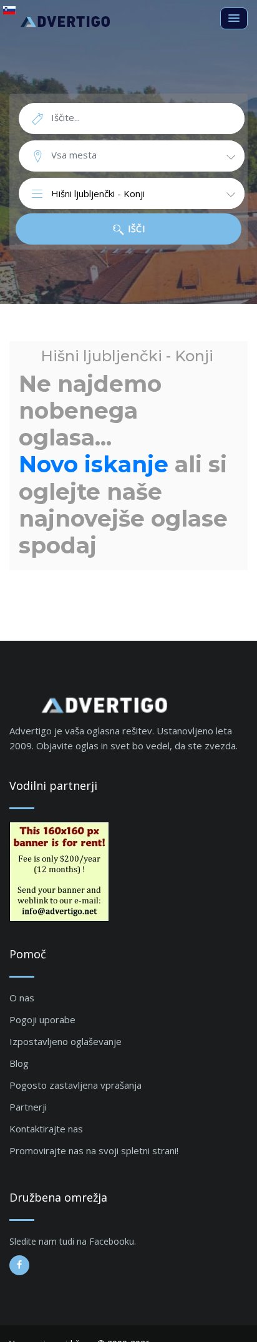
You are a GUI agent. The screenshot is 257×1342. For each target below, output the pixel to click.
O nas (21, 997)
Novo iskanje (93, 464)
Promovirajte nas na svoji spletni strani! (93, 1150)
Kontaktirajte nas (46, 1128)
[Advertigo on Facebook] (19, 1265)
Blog (19, 1063)
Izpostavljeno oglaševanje (65, 1041)
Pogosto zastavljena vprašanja (75, 1085)
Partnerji (28, 1107)
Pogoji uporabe (42, 1019)
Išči (135, 229)
